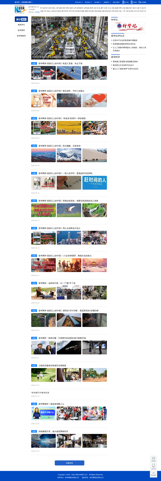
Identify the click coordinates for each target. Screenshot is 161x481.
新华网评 (21, 30)
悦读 (116, 11)
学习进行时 (44, 8)
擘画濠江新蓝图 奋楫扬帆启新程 (125, 61)
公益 (120, 11)
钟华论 (114, 19)
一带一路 (125, 11)
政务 (134, 8)
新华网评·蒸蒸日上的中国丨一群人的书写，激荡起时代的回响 (65, 173)
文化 (109, 8)
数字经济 (65, 11)
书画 (112, 8)
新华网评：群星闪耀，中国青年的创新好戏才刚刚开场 (62, 337)
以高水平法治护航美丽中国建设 (125, 40)
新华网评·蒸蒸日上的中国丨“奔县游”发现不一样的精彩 (62, 118)
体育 (105, 8)
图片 (130, 8)
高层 (49, 8)
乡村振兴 (78, 11)
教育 (91, 8)
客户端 (126, 2)
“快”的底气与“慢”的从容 (40, 392)
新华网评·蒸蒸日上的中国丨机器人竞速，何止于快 (60, 63)
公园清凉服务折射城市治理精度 (52, 365)
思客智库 (80, 8)
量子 (102, 8)
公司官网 (31, 9)
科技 (95, 8)
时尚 (113, 11)
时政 (53, 8)
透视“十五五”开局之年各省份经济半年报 (49, 56)
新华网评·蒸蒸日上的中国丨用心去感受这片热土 (59, 228)
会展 (102, 11)
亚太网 (130, 11)
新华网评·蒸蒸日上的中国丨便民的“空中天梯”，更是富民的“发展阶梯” (69, 310)
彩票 (106, 11)
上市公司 (136, 11)
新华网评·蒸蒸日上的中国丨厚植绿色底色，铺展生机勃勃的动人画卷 (68, 200)
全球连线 (86, 8)
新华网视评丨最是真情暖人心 (51, 403)
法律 (137, 8)
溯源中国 (88, 11)
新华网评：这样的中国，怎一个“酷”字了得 (57, 283)
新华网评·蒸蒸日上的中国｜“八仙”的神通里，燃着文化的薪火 (65, 255)
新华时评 (115, 56)
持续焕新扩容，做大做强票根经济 (53, 431)
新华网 (154, 461)
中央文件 (143, 8)
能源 (99, 11)
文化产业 (143, 11)
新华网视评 (21, 35)
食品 (48, 11)
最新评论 (21, 24)
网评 (67, 8)
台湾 (74, 8)
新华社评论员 (117, 35)
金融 (41, 11)
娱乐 (109, 11)
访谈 (123, 8)
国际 (60, 8)
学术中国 (71, 11)
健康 (116, 8)
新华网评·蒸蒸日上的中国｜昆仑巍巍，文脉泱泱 (59, 145)
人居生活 (53, 11)
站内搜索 (143, 2)
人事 (56, 8)
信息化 (59, 11)
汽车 (45, 11)
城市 (92, 11)
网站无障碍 (116, 2)
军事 (120, 8)
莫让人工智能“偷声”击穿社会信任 (125, 68)
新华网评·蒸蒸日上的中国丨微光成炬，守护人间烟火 (61, 90)
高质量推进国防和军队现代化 (124, 44)
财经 (64, 8)
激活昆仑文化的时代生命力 (123, 65)
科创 (98, 8)
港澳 (71, 8)
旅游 (96, 11)
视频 (127, 8)
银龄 (82, 11)
